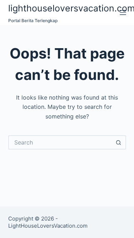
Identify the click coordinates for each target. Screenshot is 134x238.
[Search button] (119, 142)
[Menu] (123, 12)
